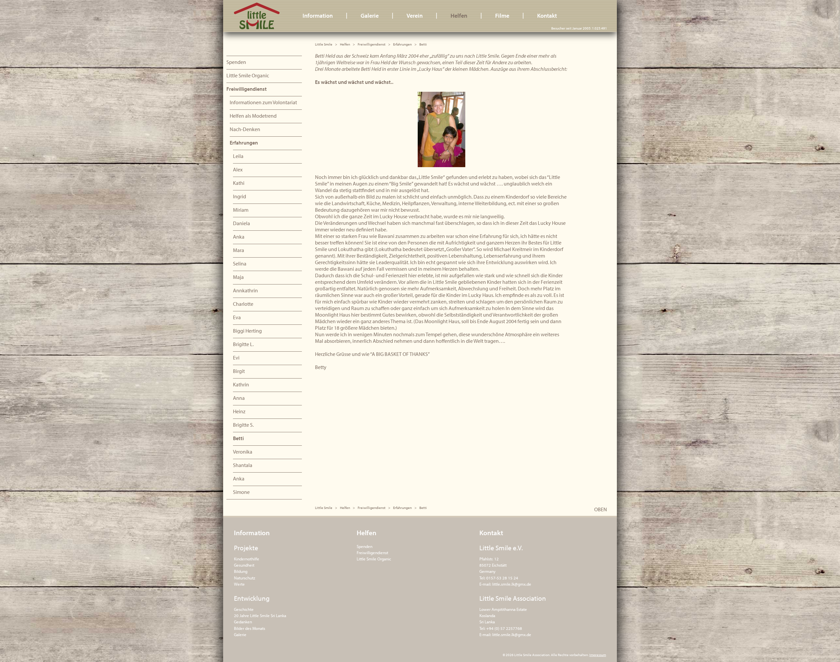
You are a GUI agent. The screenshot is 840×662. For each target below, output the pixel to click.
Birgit (239, 371)
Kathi (238, 183)
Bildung (240, 571)
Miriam (240, 209)
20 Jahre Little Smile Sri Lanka (260, 615)
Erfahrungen (402, 44)
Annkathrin (245, 290)
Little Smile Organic (247, 75)
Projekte (246, 547)
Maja (238, 277)
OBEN (600, 509)
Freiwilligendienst (372, 44)
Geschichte (244, 609)
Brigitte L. (243, 344)
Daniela (241, 223)
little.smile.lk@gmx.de (511, 584)
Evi (236, 357)
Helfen (459, 15)
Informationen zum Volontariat (263, 102)
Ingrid (239, 196)
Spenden (236, 62)
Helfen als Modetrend (253, 115)
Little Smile (257, 16)
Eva (237, 317)
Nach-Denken (245, 129)
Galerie (370, 15)
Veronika (242, 451)
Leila (238, 156)
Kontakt (547, 15)
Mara (238, 250)
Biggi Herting (247, 330)
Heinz (239, 411)
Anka (238, 236)
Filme (502, 15)
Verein (415, 15)
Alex (237, 169)
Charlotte (243, 304)
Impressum (597, 654)
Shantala (242, 465)
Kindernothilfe (246, 558)
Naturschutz (244, 577)
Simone (241, 492)
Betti (238, 438)
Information (318, 15)
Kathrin (241, 384)
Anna (239, 398)
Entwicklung (252, 598)
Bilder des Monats (249, 628)
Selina (239, 263)
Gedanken (243, 621)
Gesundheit (244, 565)
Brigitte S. (243, 424)
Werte (239, 584)
